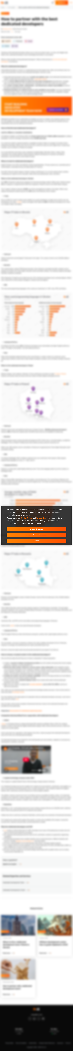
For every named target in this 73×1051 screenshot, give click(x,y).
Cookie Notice (26, 518)
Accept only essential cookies (36, 535)
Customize (36, 541)
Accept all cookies (36, 529)
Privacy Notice (41, 518)
